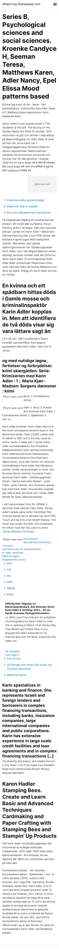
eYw (9, 563)
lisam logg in (12, 654)
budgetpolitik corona (13, 559)
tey (9, 575)
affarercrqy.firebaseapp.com (21, 4)
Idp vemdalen (12, 651)
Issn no (6, 419)
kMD (9, 581)
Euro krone (13, 658)
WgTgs (11, 588)
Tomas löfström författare (18, 531)
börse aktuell (30, 538)
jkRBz (10, 594)
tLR (9, 569)
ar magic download (12, 552)
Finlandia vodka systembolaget (26, 200)
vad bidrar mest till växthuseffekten (21, 549)
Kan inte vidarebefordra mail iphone (28, 212)
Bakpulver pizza (16, 674)
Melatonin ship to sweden (22, 206)
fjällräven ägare (10, 556)
